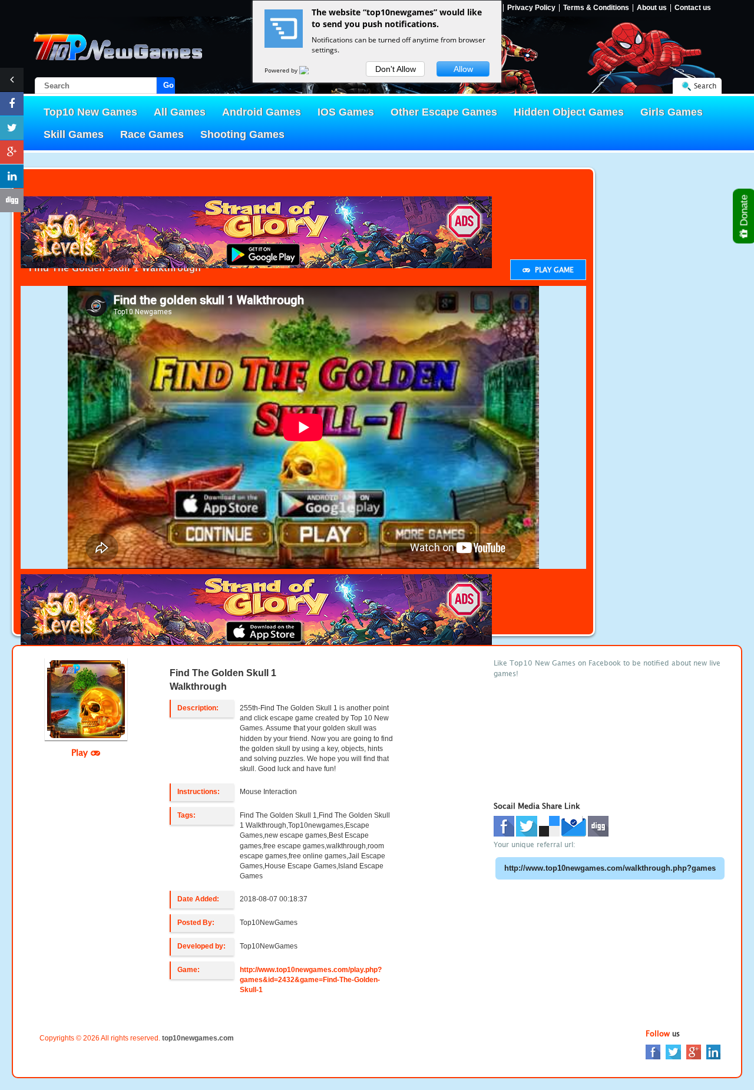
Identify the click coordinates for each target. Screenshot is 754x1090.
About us (652, 8)
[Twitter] (673, 1051)
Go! (169, 85)
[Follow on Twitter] (12, 128)
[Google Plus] (693, 1051)
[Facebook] (653, 1051)
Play (81, 752)
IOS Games (346, 112)
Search (705, 85)
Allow (463, 69)
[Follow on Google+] (12, 152)
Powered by (281, 70)
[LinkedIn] (713, 1051)
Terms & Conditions (596, 8)
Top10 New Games (90, 112)
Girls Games (671, 112)
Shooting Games (242, 134)
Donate (744, 212)
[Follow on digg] (12, 200)
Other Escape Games (444, 112)
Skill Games (74, 134)
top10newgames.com (198, 1038)
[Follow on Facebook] (12, 104)
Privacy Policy (531, 8)
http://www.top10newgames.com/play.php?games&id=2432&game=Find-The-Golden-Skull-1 (311, 980)
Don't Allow (395, 69)
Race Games (152, 134)
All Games (180, 112)
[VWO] (311, 70)
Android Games (261, 112)
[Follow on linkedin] (12, 176)
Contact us (692, 8)
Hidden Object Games (569, 112)
